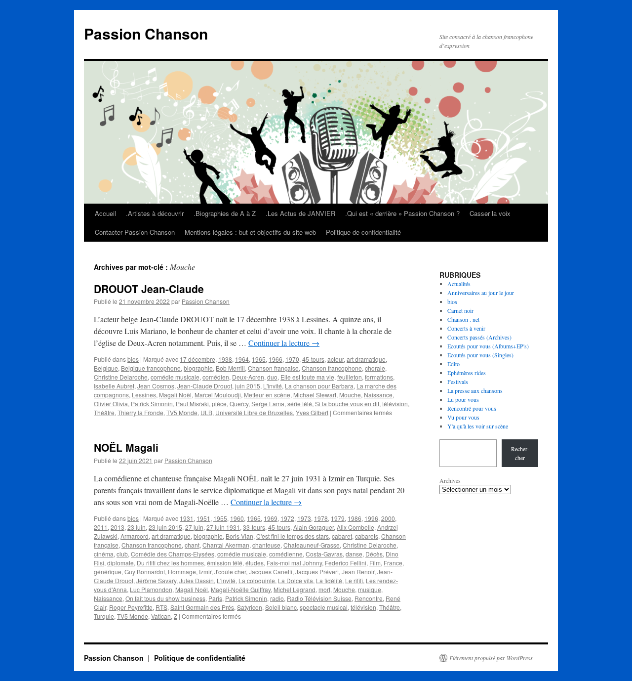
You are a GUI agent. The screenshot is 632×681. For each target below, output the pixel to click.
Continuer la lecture (283, 343)
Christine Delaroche (121, 377)
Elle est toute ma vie (307, 377)
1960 (237, 518)
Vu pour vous (463, 417)
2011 (101, 527)
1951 (203, 518)
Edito (453, 364)
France (393, 562)
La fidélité (329, 580)
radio (277, 598)
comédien (215, 377)
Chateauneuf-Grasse (311, 545)
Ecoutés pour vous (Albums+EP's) (488, 346)
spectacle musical (324, 607)
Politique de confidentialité (363, 232)
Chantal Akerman (225, 545)
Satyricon (249, 607)
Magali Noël (175, 394)
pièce (219, 403)
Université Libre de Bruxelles (254, 412)
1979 (338, 518)
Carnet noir (460, 310)
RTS (161, 607)
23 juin (136, 527)
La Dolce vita (295, 580)
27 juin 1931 (223, 527)
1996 (371, 518)
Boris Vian (239, 536)
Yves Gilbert (312, 412)
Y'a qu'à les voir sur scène (477, 426)
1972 (287, 518)
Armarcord (134, 536)
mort (324, 589)
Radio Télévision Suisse (319, 598)
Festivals (457, 381)
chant (192, 545)
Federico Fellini (345, 562)
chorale (375, 368)
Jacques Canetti (270, 571)
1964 (242, 359)
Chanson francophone (332, 368)
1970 (292, 359)
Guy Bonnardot (144, 571)
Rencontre (369, 598)
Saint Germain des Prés (202, 607)
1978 (321, 518)
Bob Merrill (230, 368)
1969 (270, 518)
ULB (206, 412)
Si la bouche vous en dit (347, 403)
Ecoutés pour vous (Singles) (480, 355)
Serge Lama (267, 403)
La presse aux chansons (475, 390)
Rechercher (520, 453)
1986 (354, 518)
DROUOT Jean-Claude (149, 288)
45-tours (313, 359)
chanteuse (266, 545)
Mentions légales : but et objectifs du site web (250, 232)
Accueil (105, 213)
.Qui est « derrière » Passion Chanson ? (402, 213)
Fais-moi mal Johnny (294, 562)
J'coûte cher (230, 571)
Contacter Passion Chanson (135, 232)
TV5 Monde (182, 412)
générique (107, 571)
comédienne (286, 554)
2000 (388, 518)
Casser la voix (490, 213)
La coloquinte (256, 580)
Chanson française (273, 368)
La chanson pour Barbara (319, 386)
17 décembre (197, 359)
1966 (275, 359)
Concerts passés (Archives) (479, 337)
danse (354, 554)
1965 (259, 359)
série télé (299, 403)
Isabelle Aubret (114, 386)
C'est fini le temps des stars (292, 536)
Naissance (378, 394)
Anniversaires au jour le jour (480, 293)
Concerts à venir (466, 328)
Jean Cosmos (155, 386)
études (254, 562)
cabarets (366, 536)
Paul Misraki (192, 403)
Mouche (350, 394)
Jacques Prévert (317, 571)
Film (375, 562)
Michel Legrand (295, 589)
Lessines (144, 394)
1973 (304, 518)
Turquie (104, 616)
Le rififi (354, 580)
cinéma (104, 554)
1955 (220, 518)
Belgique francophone (151, 368)
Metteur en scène (267, 394)
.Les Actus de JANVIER (300, 213)
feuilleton (349, 377)
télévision (395, 403)
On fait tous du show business (165, 598)
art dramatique (366, 359)
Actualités (459, 284)
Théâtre (104, 412)
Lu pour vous (463, 399)
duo (272, 377)
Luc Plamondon (151, 589)
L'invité (272, 386)
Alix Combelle (355, 527)
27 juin (194, 527)
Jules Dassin (196, 580)
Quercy (239, 403)
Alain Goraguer (313, 527)
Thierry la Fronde (140, 412)
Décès (374, 554)
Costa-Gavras (324, 554)
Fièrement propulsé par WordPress (491, 658)
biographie (198, 368)
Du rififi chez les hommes (170, 562)
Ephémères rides (466, 373)
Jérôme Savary (156, 580)
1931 (187, 518)
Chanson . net (463, 319)
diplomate (120, 562)
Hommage (182, 571)
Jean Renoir (358, 571)
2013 (117, 527)
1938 (225, 359)
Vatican (161, 616)
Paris (215, 598)
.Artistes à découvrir (155, 213)
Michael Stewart (314, 394)
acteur (335, 359)
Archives (450, 480)
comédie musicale (175, 377)
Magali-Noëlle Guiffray (241, 589)
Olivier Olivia (111, 403)
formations (379, 377)
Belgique (106, 368)
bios (133, 359)
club (122, 554)
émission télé (224, 562)
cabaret (342, 536)
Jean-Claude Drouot (204, 386)
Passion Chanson (146, 33)
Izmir (205, 571)
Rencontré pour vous (471, 408)
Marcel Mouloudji (218, 394)
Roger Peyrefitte (131, 607)
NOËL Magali (126, 447)
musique (369, 589)
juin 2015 (247, 386)
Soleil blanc (281, 607)
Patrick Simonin (152, 403)
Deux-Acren (248, 377)
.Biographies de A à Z (225, 213)
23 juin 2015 (165, 527)
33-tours (254, 527)
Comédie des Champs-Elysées (172, 554)
